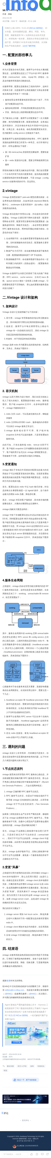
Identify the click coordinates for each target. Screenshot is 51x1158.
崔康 (8, 981)
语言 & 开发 (22, 1066)
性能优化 (41, 1066)
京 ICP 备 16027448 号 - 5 (25, 1141)
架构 (32, 1066)
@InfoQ (8, 994)
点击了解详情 (29, 46)
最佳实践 (10, 1066)
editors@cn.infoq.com (14, 990)
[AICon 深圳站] (35, 28)
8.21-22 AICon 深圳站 (18, 1015)
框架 (5, 1070)
